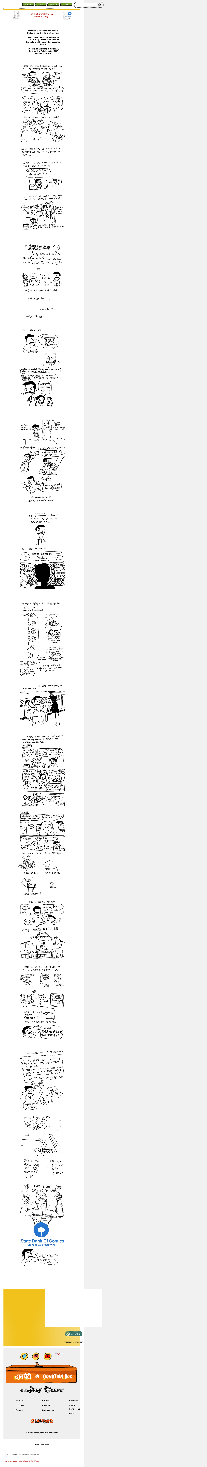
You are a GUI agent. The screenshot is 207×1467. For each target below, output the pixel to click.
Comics (40, 4)
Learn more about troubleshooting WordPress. (21, 1461)
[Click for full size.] (42, 651)
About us (19, 1400)
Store (66, 4)
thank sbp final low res (41, 14)
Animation (53, 4)
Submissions (48, 1410)
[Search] (100, 4)
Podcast (19, 1410)
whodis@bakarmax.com (73, 1342)
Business (28, 4)
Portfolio (19, 1405)
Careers (46, 1400)
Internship (47, 1405)
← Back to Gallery (41, 17)
